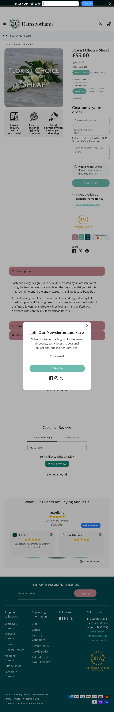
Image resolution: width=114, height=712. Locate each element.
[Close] (87, 325)
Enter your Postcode (27, 3)
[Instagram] (56, 378)
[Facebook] (51, 378)
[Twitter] (61, 378)
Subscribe (57, 368)
